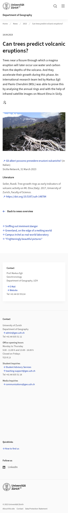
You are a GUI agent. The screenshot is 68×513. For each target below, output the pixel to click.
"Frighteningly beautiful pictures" (23, 239)
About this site (9, 508)
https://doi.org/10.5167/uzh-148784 (26, 196)
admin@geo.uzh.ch (15, 333)
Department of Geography (17, 15)
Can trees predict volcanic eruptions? (47, 23)
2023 (25, 23)
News (15, 23)
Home (5, 23)
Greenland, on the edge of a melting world (28, 230)
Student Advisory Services (18, 367)
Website (13, 290)
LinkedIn (13, 467)
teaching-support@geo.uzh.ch (20, 371)
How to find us (12, 448)
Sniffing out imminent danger (21, 226)
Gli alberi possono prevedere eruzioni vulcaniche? (33, 161)
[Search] (55, 6)
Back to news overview (20, 211)
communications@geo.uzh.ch (20, 384)
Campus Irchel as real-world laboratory (27, 235)
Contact (20, 508)
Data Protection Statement (36, 508)
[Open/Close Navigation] (63, 6)
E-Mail (13, 286)
